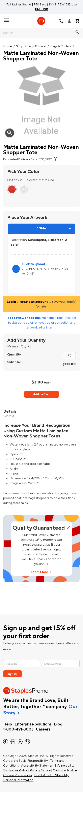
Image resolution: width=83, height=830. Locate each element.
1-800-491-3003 (18, 729)
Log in (11, 302)
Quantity (14, 354)
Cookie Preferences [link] (17, 775)
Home (7, 46)
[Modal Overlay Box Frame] (41, 666)
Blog (58, 724)
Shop (19, 46)
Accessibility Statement (37, 765)
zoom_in (9, 133)
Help (7, 724)
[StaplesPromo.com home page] (41, 21)
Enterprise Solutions (33, 724)
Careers (43, 729)
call (61, 21)
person (69, 21)
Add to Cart (41, 394)
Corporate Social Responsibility (25, 761)
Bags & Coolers (60, 46)
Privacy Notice (40, 770)
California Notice (65, 770)
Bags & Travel (37, 46)
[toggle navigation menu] (6, 20)
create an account (34, 302)
